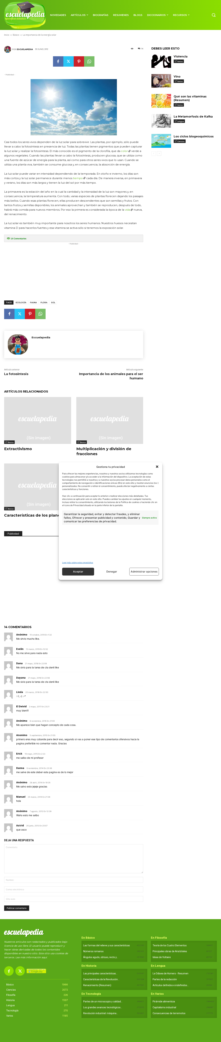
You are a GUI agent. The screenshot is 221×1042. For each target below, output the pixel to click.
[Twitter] (68, 61)
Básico (11, 442)
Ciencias (181, 141)
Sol (53, 302)
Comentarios (18, 238)
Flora (44, 302)
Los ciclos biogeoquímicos (194, 136)
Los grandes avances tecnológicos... (102, 1007)
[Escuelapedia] (8, 49)
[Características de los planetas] (37, 486)
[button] (157, 466)
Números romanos (93, 951)
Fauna (33, 302)
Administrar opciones (144, 571)
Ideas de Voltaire (162, 957)
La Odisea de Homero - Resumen (170, 973)
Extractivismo (18, 448)
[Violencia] (161, 61)
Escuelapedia (25, 49)
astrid (20, 825)
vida (127, 209)
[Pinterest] (79, 61)
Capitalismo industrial (164, 1007)
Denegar (111, 571)
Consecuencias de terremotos (169, 1013)
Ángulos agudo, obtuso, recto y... (100, 957)
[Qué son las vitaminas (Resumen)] (161, 101)
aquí (44, 957)
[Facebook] (58, 61)
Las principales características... (100, 973)
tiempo (78, 178)
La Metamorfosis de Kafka (193, 116)
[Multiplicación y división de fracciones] (109, 420)
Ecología (21, 302)
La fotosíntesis (16, 374)
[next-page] (159, 153)
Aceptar (78, 571)
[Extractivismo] (37, 420)
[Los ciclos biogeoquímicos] (161, 141)
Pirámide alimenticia (164, 1001)
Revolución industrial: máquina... (100, 1013)
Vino (177, 76)
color (124, 151)
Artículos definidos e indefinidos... (171, 985)
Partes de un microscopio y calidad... (102, 1001)
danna (20, 768)
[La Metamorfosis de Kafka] (161, 121)
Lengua (180, 121)
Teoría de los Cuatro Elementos (170, 945)
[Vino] (161, 81)
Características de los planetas (35, 515)
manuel (20, 796)
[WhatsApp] (89, 61)
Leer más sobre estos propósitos (77, 562)
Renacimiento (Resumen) (97, 985)
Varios (180, 61)
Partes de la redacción (165, 979)
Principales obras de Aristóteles (170, 951)
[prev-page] (153, 153)
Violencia (181, 56)
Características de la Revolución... (101, 979)
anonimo (21, 735)
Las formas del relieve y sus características (106, 945)
